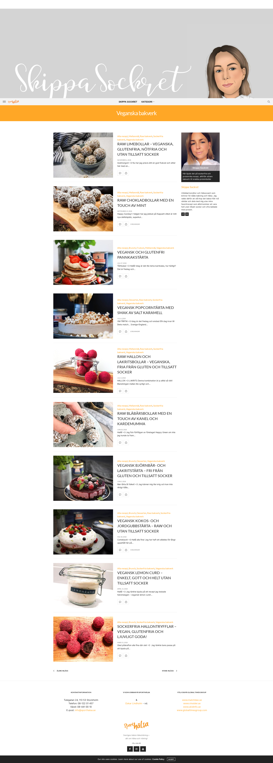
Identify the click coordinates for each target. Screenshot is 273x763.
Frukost (140, 247)
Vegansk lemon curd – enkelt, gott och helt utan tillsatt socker (144, 577)
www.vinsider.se (191, 703)
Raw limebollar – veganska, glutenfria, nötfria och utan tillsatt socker (145, 149)
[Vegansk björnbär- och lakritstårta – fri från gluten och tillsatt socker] (83, 478)
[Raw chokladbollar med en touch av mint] (83, 208)
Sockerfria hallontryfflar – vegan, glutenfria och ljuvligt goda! (146, 631)
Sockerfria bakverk (146, 568)
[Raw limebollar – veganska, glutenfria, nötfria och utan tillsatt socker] (83, 155)
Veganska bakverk (135, 139)
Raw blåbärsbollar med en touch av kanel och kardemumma (144, 418)
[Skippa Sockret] (136, 85)
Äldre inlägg (62, 671)
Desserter (133, 299)
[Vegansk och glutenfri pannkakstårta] (83, 262)
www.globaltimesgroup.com (192, 710)
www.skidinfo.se (192, 706)
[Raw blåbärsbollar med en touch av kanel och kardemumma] (83, 424)
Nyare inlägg (168, 671)
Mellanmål (134, 136)
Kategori (146, 101)
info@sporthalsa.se (85, 710)
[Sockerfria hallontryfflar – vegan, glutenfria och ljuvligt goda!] (83, 639)
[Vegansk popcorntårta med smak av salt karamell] (83, 316)
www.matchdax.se (192, 700)
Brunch (132, 247)
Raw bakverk (146, 136)
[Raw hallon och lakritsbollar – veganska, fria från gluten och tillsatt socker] (83, 370)
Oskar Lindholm (133, 703)
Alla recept (122, 136)
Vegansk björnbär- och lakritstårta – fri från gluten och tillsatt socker (144, 470)
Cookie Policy (158, 759)
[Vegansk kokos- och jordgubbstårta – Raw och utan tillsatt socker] (83, 531)
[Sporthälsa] (13, 101)
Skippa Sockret (128, 101)
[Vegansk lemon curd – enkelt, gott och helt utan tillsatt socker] (83, 585)
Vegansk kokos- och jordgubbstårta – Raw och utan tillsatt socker (144, 525)
